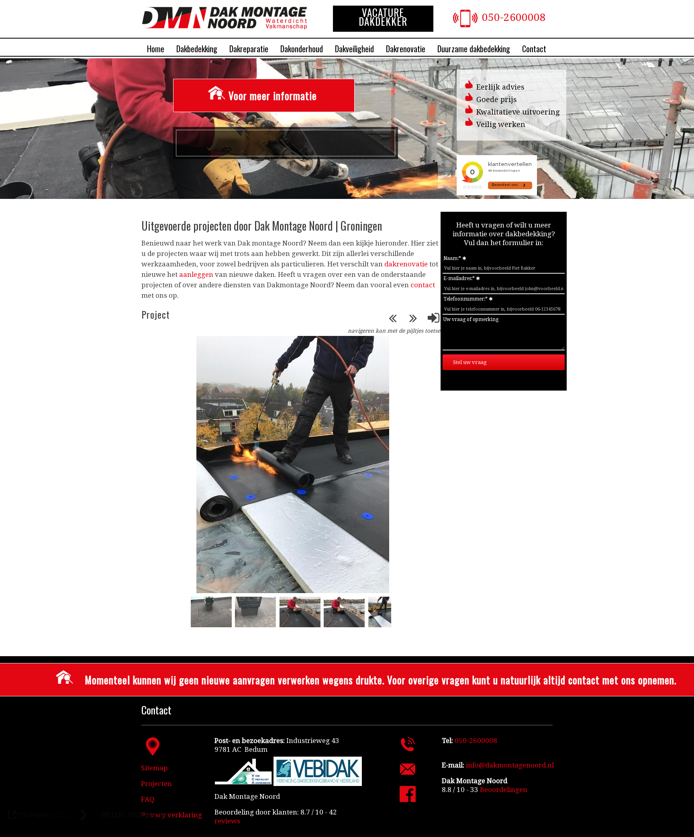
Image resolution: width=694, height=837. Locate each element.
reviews (227, 821)
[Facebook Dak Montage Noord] (408, 800)
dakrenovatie (406, 264)
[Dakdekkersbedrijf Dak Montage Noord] (224, 27)
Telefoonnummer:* (465, 299)
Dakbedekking (196, 49)
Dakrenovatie (405, 49)
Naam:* (452, 258)
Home (155, 49)
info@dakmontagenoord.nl (510, 765)
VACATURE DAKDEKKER (383, 17)
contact (422, 285)
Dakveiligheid (354, 49)
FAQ (148, 799)
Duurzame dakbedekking (473, 49)
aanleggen (196, 274)
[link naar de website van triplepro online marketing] (39, 816)
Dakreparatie (248, 49)
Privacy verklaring (171, 815)
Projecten (156, 784)
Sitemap (154, 768)
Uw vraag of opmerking (470, 319)
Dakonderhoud (301, 49)
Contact (534, 49)
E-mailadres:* (459, 278)
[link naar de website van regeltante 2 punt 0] (122, 816)
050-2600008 (514, 17)
